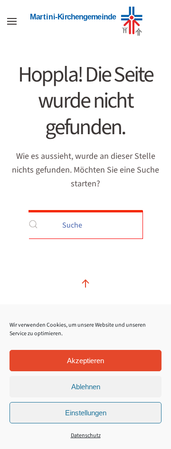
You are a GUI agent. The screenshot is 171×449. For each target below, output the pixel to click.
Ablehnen (85, 387)
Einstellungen (85, 413)
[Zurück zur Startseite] (85, 21)
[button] (12, 21)
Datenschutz (86, 435)
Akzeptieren (85, 361)
